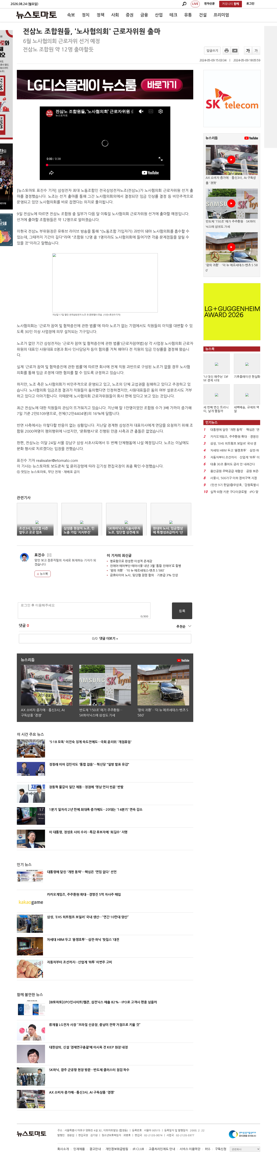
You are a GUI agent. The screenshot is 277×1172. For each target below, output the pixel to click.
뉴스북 (43, 573)
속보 (71, 15)
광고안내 (95, 1148)
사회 (115, 15)
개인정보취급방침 (116, 1148)
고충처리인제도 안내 (162, 1148)
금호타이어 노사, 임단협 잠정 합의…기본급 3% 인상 (144, 575)
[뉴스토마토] (36, 15)
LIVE (195, 3)
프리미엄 (221, 15)
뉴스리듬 (212, 138)
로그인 (250, 3)
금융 (144, 15)
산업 (159, 15)
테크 (173, 15)
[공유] (235, 51)
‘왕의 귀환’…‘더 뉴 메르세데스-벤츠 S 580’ (137, 570)
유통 (188, 15)
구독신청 (220, 1148)
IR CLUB (138, 1148)
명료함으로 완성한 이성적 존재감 (131, 561)
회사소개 (63, 1148)
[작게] (256, 51)
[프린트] (227, 51)
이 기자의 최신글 (119, 555)
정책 (100, 15)
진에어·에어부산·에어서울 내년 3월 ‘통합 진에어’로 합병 (145, 565)
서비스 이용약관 (190, 1148)
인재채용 (79, 1148)
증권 (129, 15)
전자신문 (209, 3)
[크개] (248, 51)
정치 (85, 15)
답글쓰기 (212, 50)
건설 (203, 15)
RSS (207, 1148)
